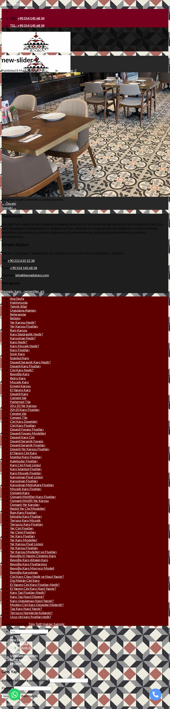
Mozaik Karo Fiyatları (25, 489)
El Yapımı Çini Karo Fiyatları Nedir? (35, 584)
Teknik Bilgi (18, 306)
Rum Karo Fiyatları (23, 512)
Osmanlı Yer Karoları (24, 504)
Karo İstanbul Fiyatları (25, 469)
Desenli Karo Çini (22, 437)
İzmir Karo (17, 354)
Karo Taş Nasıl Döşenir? (27, 597)
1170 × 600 (47, 70)
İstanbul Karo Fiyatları (25, 457)
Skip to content (12, 4)
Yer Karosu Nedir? (23, 322)
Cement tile (18, 398)
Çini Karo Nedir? (22, 370)
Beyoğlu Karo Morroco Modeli (32, 568)
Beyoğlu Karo (19, 374)
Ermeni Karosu (20, 386)
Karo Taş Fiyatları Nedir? (28, 592)
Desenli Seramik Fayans (26, 441)
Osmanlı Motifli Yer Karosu (29, 501)
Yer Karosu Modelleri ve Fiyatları (33, 552)
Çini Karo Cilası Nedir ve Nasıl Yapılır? (37, 576)
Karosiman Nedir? (23, 338)
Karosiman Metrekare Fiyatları (32, 485)
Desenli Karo (19, 394)
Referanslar (18, 314)
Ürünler (16, 651)
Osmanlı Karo (19, 493)
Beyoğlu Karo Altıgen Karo (29, 560)
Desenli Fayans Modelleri (28, 433)
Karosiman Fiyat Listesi (26, 477)
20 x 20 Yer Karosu (23, 406)
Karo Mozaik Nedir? (24, 346)
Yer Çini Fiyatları (21, 528)
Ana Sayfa (17, 298)
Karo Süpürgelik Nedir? (26, 334)
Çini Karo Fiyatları (23, 425)
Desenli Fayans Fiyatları (27, 429)
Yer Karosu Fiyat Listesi (26, 544)
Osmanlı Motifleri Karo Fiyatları (33, 497)
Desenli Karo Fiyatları (25, 366)
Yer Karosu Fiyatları (24, 326)
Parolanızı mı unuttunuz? (19, 704)
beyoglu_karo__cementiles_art (23, 291)
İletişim (15, 318)
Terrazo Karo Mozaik (25, 520)
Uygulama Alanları (23, 310)
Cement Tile (18, 417)
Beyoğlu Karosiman (24, 572)
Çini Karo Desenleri (23, 421)
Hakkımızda (19, 302)
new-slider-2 (67, 70)
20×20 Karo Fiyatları (24, 410)
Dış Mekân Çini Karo (25, 580)
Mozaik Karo (19, 382)
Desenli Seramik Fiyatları (27, 445)
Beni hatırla (29, 696)
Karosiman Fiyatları (24, 481)
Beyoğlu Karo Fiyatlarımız (28, 564)
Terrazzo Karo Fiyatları (26, 524)
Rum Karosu (18, 330)
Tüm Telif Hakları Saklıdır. (46, 624)
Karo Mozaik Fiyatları (25, 473)
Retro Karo (18, 378)
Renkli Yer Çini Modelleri (27, 508)
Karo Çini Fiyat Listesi (25, 465)
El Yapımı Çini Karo (23, 453)
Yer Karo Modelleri (23, 540)
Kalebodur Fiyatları (24, 461)
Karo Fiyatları (19, 350)
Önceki (9, 203)
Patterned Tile (20, 402)
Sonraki (9, 208)
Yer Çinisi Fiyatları (23, 532)
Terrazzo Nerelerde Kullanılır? (31, 613)
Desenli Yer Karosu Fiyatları (29, 449)
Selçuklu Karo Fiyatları (26, 516)
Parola (7, 688)
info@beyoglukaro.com (32, 275)
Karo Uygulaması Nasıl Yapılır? (32, 601)
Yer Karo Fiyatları (22, 536)
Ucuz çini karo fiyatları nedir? (30, 617)
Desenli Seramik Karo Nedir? (30, 362)
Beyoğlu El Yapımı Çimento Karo (33, 556)
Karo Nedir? (18, 342)
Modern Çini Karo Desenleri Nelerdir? (37, 605)
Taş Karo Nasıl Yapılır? (26, 609)
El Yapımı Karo (20, 390)
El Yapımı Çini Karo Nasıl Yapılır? (33, 588)
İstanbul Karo (19, 358)
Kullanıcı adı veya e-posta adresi (25, 680)
